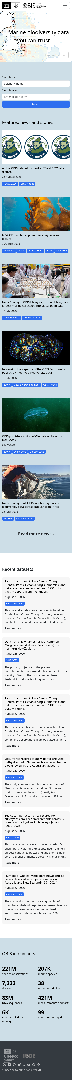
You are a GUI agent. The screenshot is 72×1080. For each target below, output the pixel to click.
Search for (8, 77)
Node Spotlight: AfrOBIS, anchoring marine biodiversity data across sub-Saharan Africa (30, 504)
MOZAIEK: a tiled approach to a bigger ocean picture (31, 236)
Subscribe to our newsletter (20, 1070)
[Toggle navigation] (65, 5)
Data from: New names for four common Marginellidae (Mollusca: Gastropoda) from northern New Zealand (33, 645)
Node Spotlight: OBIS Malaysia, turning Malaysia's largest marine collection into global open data (35, 304)
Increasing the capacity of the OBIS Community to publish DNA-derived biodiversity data (35, 370)
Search (36, 104)
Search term (10, 90)
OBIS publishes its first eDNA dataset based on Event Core (32, 437)
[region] (36, 36)
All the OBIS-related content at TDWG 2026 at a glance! (33, 169)
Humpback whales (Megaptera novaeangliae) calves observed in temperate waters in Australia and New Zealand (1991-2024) (35, 879)
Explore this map (55, 55)
